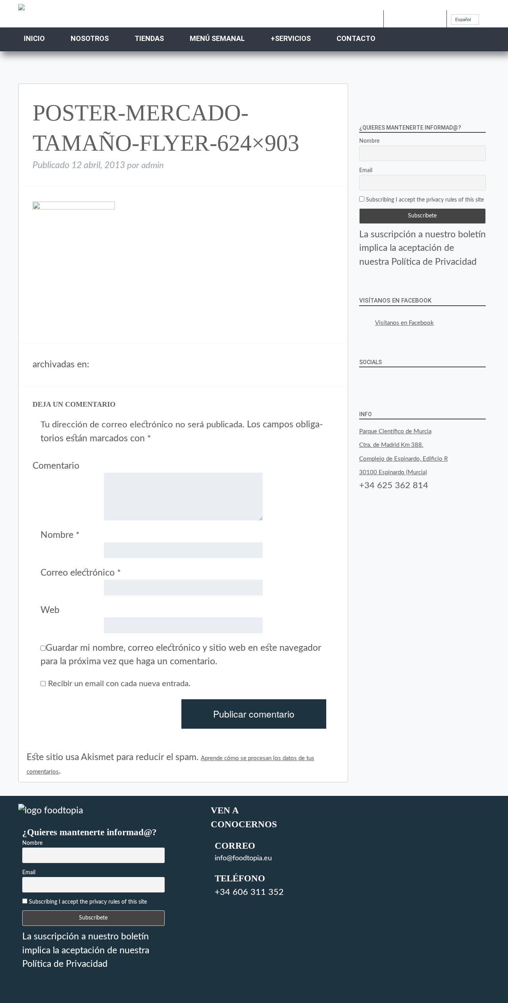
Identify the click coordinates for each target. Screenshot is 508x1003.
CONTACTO (356, 38)
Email (365, 170)
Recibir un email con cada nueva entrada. (119, 684)
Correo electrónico (80, 572)
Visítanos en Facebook (395, 300)
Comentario (56, 465)
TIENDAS (149, 38)
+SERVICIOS (291, 38)
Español (463, 19)
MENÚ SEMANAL (217, 38)
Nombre (59, 534)
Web (50, 610)
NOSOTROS (90, 38)
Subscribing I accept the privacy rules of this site (424, 200)
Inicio (34, 38)
